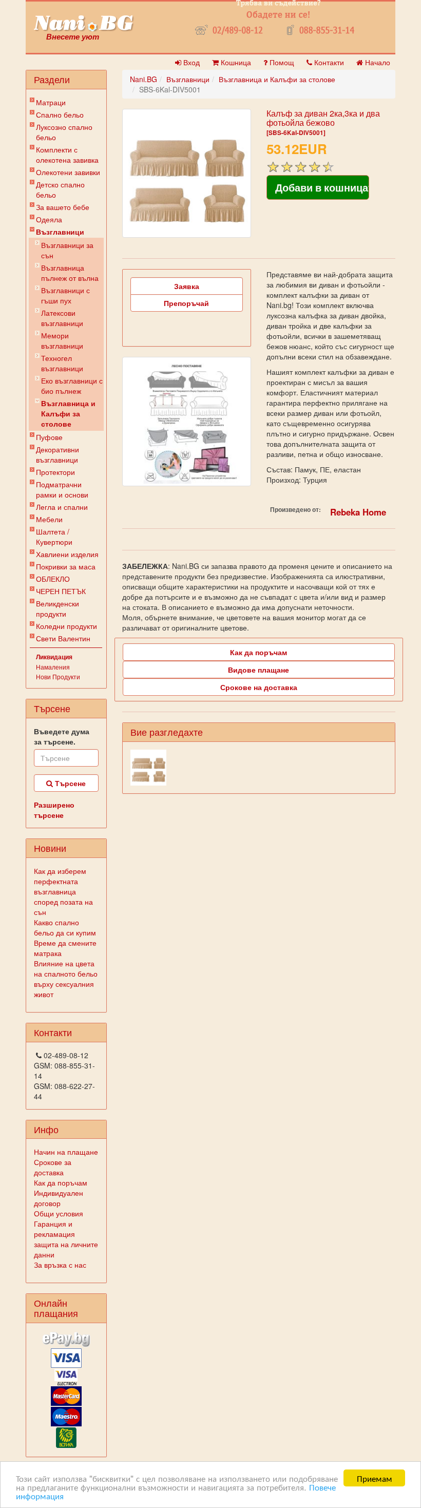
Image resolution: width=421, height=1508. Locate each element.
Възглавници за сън (67, 250)
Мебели (49, 519)
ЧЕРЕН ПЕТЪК (61, 591)
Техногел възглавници (62, 363)
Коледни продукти (66, 626)
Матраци (51, 102)
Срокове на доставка (258, 687)
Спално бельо (60, 114)
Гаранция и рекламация (54, 1228)
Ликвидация (54, 656)
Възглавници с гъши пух (65, 295)
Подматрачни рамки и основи (62, 489)
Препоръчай (186, 303)
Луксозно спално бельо (64, 132)
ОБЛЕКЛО (53, 579)
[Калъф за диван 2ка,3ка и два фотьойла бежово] (186, 173)
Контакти (328, 62)
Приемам (374, 1478)
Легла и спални (62, 507)
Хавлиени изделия (67, 554)
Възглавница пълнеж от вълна (70, 272)
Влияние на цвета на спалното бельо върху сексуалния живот (66, 978)
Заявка (186, 286)
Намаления (53, 666)
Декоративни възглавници (57, 454)
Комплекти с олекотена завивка (67, 154)
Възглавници (60, 231)
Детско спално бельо (60, 189)
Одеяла (49, 219)
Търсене (69, 783)
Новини (50, 847)
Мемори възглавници (62, 340)
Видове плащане (258, 669)
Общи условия (58, 1213)
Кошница (235, 62)
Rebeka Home (358, 512)
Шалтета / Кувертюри (54, 536)
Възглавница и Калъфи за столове (68, 413)
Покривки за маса (65, 566)
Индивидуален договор (58, 1198)
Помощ (280, 62)
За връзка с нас (60, 1264)
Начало (376, 62)
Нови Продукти (58, 676)
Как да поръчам (60, 1182)
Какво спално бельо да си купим (65, 927)
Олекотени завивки (68, 172)
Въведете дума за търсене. (61, 736)
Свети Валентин (63, 638)
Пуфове (49, 437)
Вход (190, 62)
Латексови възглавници (62, 318)
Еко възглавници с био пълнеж (72, 385)
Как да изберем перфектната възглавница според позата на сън (63, 891)
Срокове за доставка (52, 1167)
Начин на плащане (66, 1152)
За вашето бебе (62, 207)
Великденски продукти (57, 608)
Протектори (55, 472)
